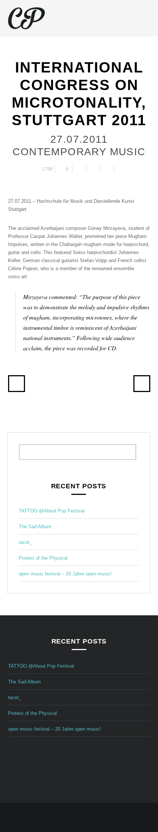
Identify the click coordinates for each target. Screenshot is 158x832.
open (146, 18)
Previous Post (16, 383)
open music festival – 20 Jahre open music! (65, 574)
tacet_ (25, 542)
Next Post (141, 383)
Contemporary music (78, 151)
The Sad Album (35, 526)
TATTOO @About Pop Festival (52, 511)
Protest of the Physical (43, 558)
